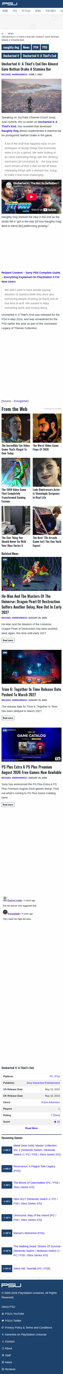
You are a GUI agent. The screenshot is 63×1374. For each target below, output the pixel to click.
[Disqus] (31, 933)
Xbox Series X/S (50, 1154)
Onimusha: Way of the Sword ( (32, 1215)
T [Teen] (55, 1115)
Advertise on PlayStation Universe (25, 1334)
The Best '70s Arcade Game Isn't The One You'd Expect (47, 541)
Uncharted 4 (11, 55)
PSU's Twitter (12, 1320)
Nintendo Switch (32, 1150)
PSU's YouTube (14, 1313)
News (38, 11)
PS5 (15, 11)
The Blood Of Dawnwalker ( (30, 1182)
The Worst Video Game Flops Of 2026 (46, 447)
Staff (7, 1355)
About (8, 1348)
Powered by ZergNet (52, 409)
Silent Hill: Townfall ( (25, 1268)
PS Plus (26, 11)
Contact (9, 1341)
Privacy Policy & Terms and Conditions (28, 1327)
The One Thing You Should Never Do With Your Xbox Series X (14, 541)
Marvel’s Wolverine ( (25, 1233)
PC (51, 1076)
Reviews (9, 1369)
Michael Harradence (14, 74)
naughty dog (11, 47)
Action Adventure (50, 1102)
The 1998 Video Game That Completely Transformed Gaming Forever (14, 495)
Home (5, 11)
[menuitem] (5, 11)
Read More (31, 1128)
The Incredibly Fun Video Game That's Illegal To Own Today (16, 449)
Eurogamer (20, 401)
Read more (8, 640)
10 (58, 1121)
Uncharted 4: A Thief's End (39, 55)
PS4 (35, 47)
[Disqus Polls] (31, 852)
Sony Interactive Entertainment (43, 1083)
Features (51, 11)
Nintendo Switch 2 (39, 1199)
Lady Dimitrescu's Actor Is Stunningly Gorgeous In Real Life (46, 493)
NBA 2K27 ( (20, 1199)
